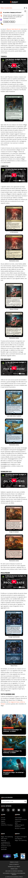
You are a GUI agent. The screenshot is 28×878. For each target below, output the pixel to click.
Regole (3, 821)
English (12, 21)
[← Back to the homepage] (14, 2)
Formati (3, 819)
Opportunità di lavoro (21, 819)
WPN (16, 823)
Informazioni (18, 817)
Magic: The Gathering (7, 836)
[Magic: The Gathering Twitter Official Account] (8, 810)
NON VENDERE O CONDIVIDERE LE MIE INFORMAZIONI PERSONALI (14, 874)
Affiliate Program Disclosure (19, 825)
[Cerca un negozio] (25, 801)
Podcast (3, 823)
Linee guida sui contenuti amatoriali (14, 871)
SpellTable (4, 849)
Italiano (6, 21)
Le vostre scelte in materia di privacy (14, 876)
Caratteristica (8, 8)
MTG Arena (4, 838)
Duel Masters (18, 838)
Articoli (3, 817)
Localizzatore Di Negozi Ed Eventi (5, 843)
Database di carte (6, 845)
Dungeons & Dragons (21, 836)
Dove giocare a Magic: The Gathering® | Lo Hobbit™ (14, 774)
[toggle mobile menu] (2, 2)
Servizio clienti (14, 868)
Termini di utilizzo (14, 862)
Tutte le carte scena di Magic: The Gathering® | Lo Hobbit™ (14, 731)
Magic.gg (3, 840)
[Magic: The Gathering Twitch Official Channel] (13, 810)
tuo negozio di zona (14, 702)
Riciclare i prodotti (20, 828)
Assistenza (18, 821)
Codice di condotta (14, 864)
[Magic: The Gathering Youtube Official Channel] (19, 810)
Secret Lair (4, 847)
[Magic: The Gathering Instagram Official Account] (24, 810)
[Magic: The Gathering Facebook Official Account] (3, 810)
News (2, 8)
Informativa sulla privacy (14, 866)
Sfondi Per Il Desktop (7, 825)
